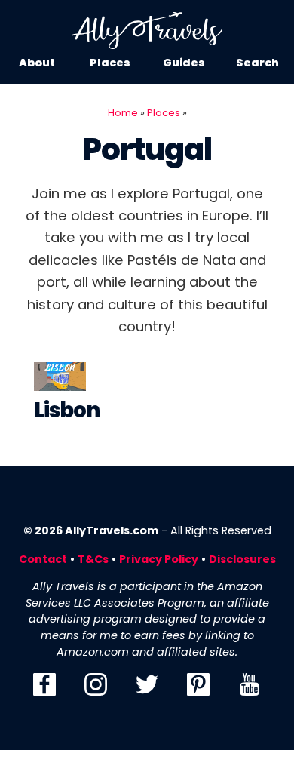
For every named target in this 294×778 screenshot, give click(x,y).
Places (110, 62)
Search (257, 62)
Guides (184, 62)
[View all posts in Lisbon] (60, 380)
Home (123, 112)
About (37, 62)
